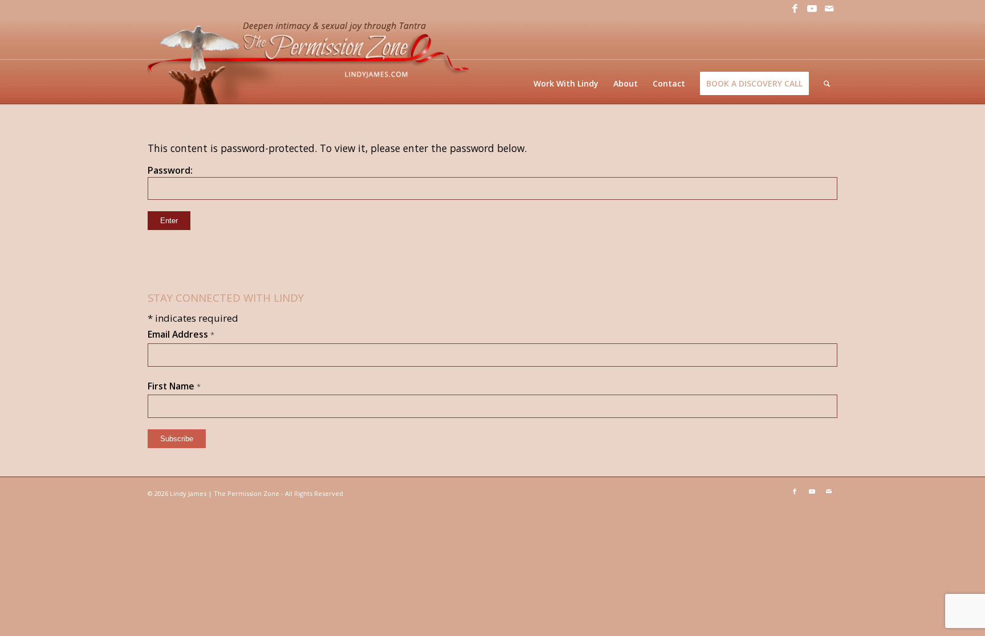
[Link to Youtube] (811, 8)
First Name (174, 386)
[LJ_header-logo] (311, 60)
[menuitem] (566, 83)
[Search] (826, 83)
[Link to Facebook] (794, 8)
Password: (170, 170)
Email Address (181, 334)
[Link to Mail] (828, 8)
